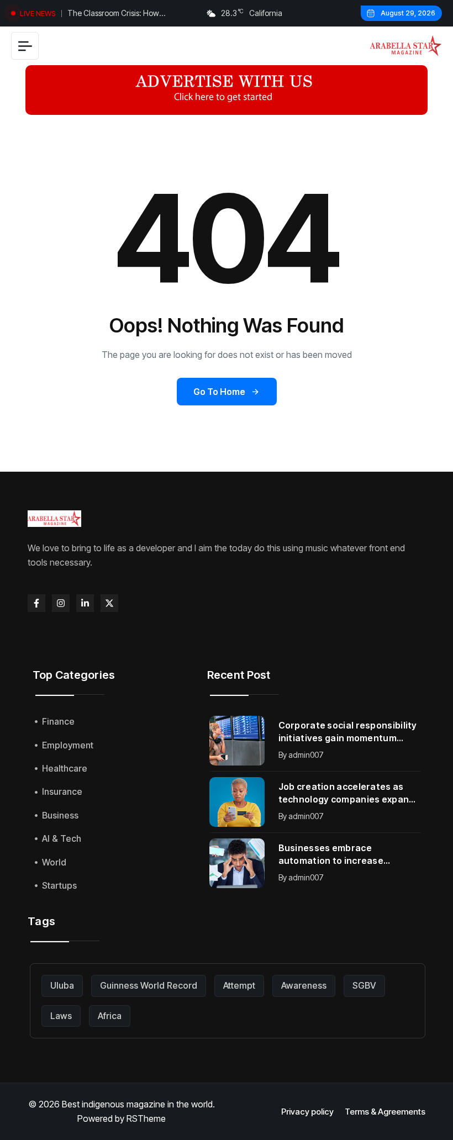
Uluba (62, 985)
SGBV (364, 985)
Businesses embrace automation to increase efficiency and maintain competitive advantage (331, 854)
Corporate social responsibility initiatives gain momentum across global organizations (347, 732)
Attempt (239, 985)
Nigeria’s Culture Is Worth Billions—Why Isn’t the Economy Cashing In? (126, 14)
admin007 (306, 754)
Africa (110, 1015)
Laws (61, 1015)
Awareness (303, 985)
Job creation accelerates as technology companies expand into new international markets (347, 793)
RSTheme (146, 1118)
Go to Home (219, 391)
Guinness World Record (148, 985)
